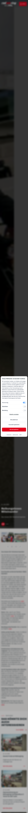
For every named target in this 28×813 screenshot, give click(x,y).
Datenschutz (15, 434)
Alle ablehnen (14, 419)
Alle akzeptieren (14, 429)
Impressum (9, 434)
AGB (20, 434)
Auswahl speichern (14, 424)
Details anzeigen (14, 414)
